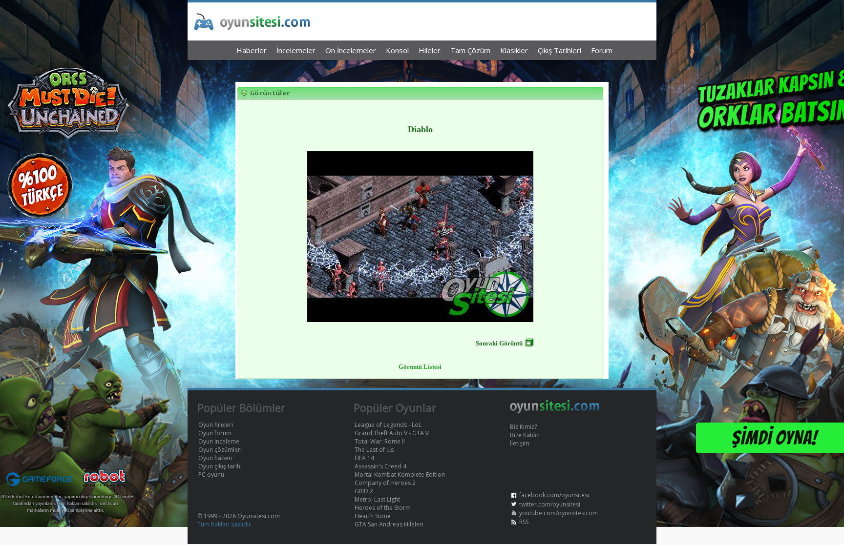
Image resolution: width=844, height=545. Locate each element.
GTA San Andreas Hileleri (389, 524)
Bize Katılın (525, 435)
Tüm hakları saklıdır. (225, 524)
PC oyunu (211, 474)
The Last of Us (374, 449)
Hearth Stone (373, 516)
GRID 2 (364, 491)
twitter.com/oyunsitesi (549, 504)
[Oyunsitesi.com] (555, 412)
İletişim (519, 443)
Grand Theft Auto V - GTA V (392, 433)
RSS (523, 522)
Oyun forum (215, 433)
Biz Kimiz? (523, 427)
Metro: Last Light (377, 499)
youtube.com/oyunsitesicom (558, 513)
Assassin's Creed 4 (380, 466)
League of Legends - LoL (388, 425)
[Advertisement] (422, 68)
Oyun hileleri (215, 425)
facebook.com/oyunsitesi (554, 495)
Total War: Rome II (380, 441)
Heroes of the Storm (383, 508)
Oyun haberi (215, 458)
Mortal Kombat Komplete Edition (400, 474)
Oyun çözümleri (220, 449)
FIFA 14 (364, 458)
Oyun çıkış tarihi (220, 466)
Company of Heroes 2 (385, 483)
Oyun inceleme (218, 441)
